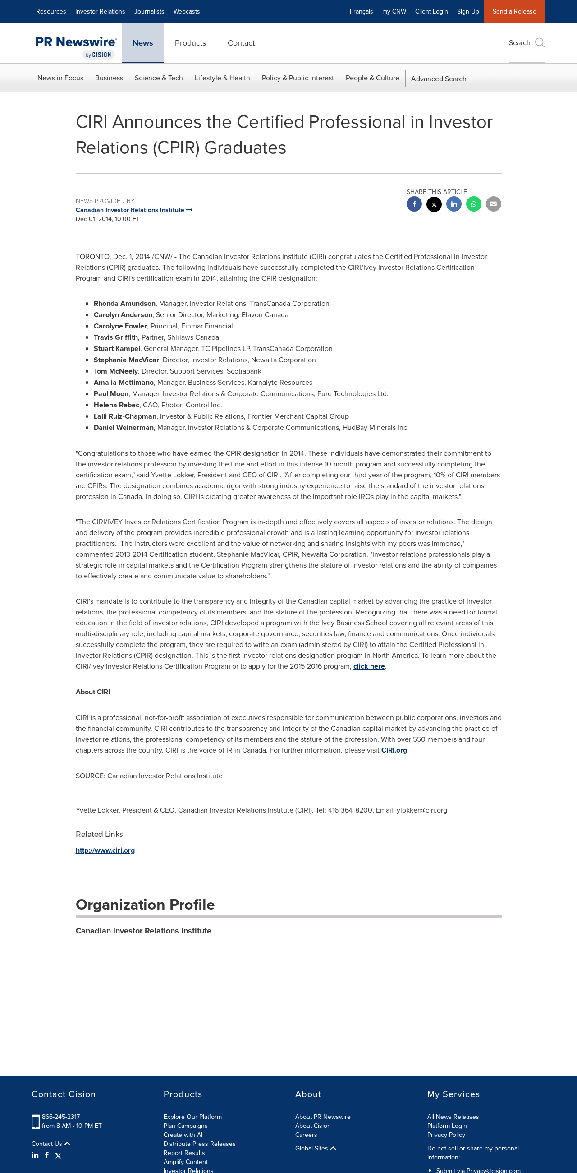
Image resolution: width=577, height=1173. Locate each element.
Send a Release (514, 11)
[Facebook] (47, 1154)
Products (190, 42)
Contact (241, 42)
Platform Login (447, 1125)
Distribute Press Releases (200, 1143)
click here (369, 666)
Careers (306, 1134)
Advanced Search (439, 78)
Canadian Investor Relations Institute (143, 931)
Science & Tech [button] (159, 78)
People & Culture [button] (372, 78)
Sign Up (468, 11)
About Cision (313, 1125)
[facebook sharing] (414, 205)
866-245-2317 (61, 1116)
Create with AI (183, 1134)
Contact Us (48, 1143)
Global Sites (312, 1148)
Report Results (184, 1152)
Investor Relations (100, 11)
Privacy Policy (446, 1134)
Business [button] (109, 78)
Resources (51, 11)
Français (361, 11)
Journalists (149, 11)
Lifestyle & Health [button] (222, 78)
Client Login (431, 11)
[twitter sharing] (434, 205)
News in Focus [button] (60, 78)
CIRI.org (394, 750)
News (143, 43)
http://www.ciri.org (105, 850)
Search (520, 42)
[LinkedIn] (36, 1154)
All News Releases (453, 1116)
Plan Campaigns (186, 1125)
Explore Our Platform (193, 1116)
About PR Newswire (323, 1116)
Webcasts (187, 11)
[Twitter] (58, 1154)
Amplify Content (186, 1161)
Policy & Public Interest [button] (298, 78)
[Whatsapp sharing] (473, 205)
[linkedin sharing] (454, 205)
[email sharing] (493, 205)
